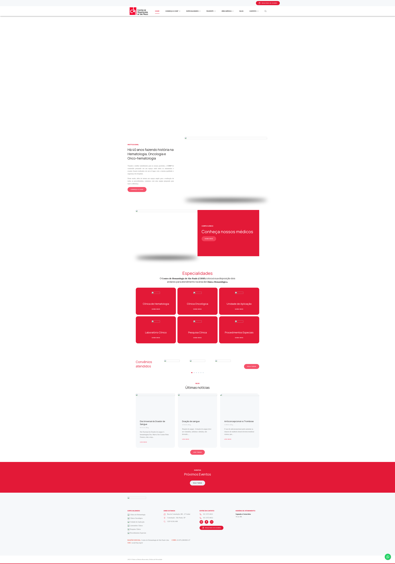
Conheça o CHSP (137, 189)
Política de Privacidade (155, 559)
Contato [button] (252, 11)
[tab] (191, 372)
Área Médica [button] (227, 11)
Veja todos (251, 366)
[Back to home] (139, 11)
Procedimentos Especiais (138, 533)
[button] (265, 11)
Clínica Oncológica (136, 518)
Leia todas (197, 452)
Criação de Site (262, 559)
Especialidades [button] (192, 11)
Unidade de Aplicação (137, 522)
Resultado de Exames (269, 3)
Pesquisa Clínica (135, 529)
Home (157, 11)
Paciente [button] (210, 11)
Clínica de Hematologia (137, 514)
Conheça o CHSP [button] (171, 11)
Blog (241, 11)
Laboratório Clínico (136, 525)
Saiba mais (209, 238)
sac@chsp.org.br (137, 543)
